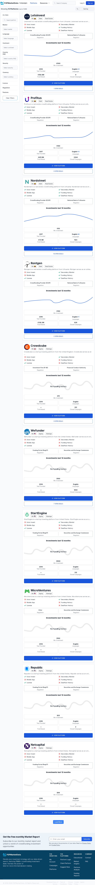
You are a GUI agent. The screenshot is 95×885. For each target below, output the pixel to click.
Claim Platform (65, 863)
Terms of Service (55, 883)
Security (5, 63)
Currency (6, 72)
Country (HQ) (5, 53)
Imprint (82, 882)
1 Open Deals (58, 88)
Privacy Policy (86, 843)
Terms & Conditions (63, 883)
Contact (88, 858)
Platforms (33, 3)
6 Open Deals (58, 171)
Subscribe (87, 839)
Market (5, 25)
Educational (78, 858)
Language (6, 34)
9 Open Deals (58, 421)
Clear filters (10, 98)
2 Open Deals (58, 336)
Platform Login (65, 859)
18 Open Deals (58, 254)
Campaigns (23, 3)
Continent (6, 43)
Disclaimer (50, 882)
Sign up (90, 3)
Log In (82, 3)
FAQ (86, 861)
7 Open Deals (58, 504)
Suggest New (65, 867)
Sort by (85, 9)
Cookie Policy (56, 845)
